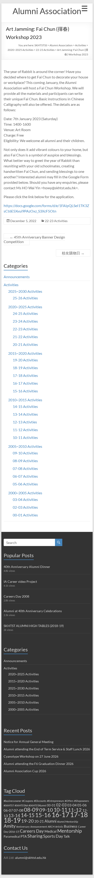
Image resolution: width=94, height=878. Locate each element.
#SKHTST (9, 805)
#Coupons (27, 800)
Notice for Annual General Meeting (28, 742)
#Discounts (40, 800)
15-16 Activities (25, 391)
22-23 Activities (45, 50)
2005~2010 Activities (25, 446)
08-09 (31, 809)
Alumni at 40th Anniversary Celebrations (33, 611)
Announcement (38, 826)
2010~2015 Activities (25, 400)
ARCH (51, 826)
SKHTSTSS (40, 45)
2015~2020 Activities (25, 353)
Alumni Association (47, 11)
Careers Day (32, 831)
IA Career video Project (20, 581)
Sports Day (53, 836)
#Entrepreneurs (55, 800)
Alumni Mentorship (67, 821)
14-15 (27, 815)
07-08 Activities (25, 468)
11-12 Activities (25, 429)
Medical (50, 831)
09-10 (46, 810)
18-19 (12, 820)
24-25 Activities (25, 313)
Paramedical (12, 836)
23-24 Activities (25, 321)
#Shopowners (81, 800)
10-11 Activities (25, 437)
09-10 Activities (25, 453)
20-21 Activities (25, 344)
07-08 (18, 810)
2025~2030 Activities (25, 291)
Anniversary (23, 826)
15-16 (43, 815)
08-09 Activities (25, 460)
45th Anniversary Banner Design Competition (34, 239)
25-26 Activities (25, 298)
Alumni (50, 821)
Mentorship (69, 831)
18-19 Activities (25, 367)
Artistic (59, 826)
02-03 (61, 805)
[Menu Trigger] (84, 8)
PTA (24, 836)
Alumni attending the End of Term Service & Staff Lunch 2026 (47, 749)
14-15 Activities (25, 406)
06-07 (8, 810)
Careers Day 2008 (16, 596)
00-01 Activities (25, 515)
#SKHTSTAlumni (37, 805)
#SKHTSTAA (21, 805)
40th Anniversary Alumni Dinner (27, 567)
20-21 (39, 821)
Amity (10, 826)
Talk (67, 836)
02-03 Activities (25, 507)
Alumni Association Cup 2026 (25, 771)
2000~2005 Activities (25, 493)
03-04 (72, 805)
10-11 (60, 809)
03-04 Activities (25, 499)
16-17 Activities (25, 383)
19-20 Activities (25, 360)
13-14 (14, 815)
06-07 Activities (25, 476)
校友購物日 (73, 253)
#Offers (69, 800)
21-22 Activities (25, 336)
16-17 (60, 814)
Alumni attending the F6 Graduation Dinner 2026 (38, 764)
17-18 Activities (25, 375)
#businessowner (12, 800)
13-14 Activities (25, 414)
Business (70, 826)
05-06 (82, 805)
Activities (80, 45)
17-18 (79, 814)
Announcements (17, 277)
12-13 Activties (25, 422)
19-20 (27, 821)
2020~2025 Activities (20, 50)
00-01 (51, 805)
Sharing (34, 836)
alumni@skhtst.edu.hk (30, 858)
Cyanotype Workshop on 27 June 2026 (31, 756)
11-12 (75, 810)
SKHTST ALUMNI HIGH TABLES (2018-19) (34, 626)
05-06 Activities (25, 484)
